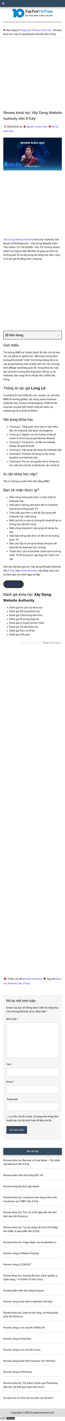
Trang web (12, 1099)
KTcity (11, 570)
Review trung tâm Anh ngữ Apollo (21, 1186)
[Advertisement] (32, 76)
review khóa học (29, 570)
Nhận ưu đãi (13, 584)
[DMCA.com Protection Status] (7, 1419)
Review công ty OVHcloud (17, 1372)
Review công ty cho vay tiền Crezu (21, 1350)
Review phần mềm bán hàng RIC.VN (23, 1175)
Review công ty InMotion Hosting (21, 1253)
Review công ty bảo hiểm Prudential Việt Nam (28, 1301)
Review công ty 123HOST (17, 1264)
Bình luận (12, 1019)
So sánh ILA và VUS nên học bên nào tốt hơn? (28, 1398)
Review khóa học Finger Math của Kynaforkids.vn (29, 1242)
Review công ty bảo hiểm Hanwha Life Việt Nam (29, 1361)
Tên (9, 1064)
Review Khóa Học (32, 979)
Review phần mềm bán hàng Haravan (23, 1290)
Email (10, 1082)
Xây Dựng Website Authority (18, 239)
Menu (32, 3)
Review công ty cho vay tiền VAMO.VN (24, 1327)
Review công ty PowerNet (17, 1339)
